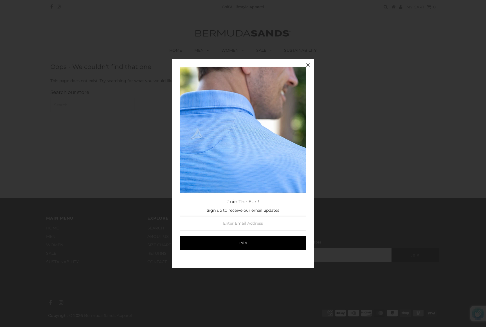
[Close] (308, 65)
